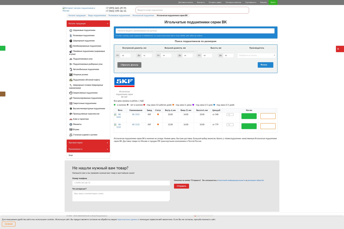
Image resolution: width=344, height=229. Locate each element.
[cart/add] (249, 116)
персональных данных (127, 220)
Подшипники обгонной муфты (86, 80)
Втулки (76, 130)
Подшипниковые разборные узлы (88, 64)
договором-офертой (255, 180)
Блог (71, 155)
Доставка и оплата (185, 2)
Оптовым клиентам (233, 2)
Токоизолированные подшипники (87, 98)
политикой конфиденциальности (231, 180)
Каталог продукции (77, 24)
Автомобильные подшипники (86, 69)
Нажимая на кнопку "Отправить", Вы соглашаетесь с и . (219, 180)
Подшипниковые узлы (83, 59)
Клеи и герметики (81, 119)
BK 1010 (135, 115)
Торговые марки (76, 143)
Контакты (201, 2)
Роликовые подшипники (83, 36)
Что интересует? (79, 189)
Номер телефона (79, 178)
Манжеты (77, 124)
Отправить (181, 186)
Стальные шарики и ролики (85, 135)
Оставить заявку (215, 2)
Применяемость (76, 149)
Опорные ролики (80, 75)
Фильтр (264, 65)
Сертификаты (250, 2)
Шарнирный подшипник (84, 41)
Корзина (263, 2)
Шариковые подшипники (84, 30)
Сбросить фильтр (129, 65)
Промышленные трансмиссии (86, 114)
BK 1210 (135, 125)
